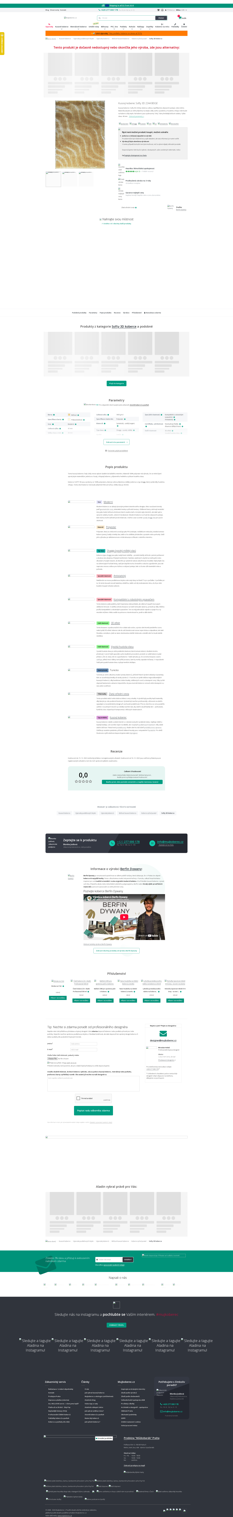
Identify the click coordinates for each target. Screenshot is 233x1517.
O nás (87, 1389)
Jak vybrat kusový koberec (95, 1393)
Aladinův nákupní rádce (94, 1407)
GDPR (123, 1418)
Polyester (111, 527)
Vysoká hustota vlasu (122, 646)
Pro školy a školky (127, 1404)
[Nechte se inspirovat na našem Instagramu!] (116, 1303)
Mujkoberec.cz (81, 1513)
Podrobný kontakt (171, 1416)
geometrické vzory (106, 509)
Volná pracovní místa (129, 1425)
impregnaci (133, 733)
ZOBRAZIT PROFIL (116, 1325)
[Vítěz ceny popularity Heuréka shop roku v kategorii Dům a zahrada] (70, 17)
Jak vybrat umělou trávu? (94, 1411)
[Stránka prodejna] (80, 1454)
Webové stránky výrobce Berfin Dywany (97, 944)
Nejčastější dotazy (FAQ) (57, 1411)
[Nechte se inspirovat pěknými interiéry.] (116, 1154)
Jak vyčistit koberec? (92, 1422)
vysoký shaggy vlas (149, 518)
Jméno (50, 1043)
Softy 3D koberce (124, 326)
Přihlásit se (171, 10)
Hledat (161, 18)
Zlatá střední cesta (119, 693)
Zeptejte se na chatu (166, 845)
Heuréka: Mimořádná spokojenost (140, 168)
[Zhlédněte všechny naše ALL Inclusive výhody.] (52, 1498)
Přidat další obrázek (69, 1063)
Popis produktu (105, 313)
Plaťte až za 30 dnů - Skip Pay (59, 1407)
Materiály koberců (92, 1418)
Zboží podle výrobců (129, 1393)
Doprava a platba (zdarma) (58, 1400)
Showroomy (54, 10)
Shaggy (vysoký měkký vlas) (121, 550)
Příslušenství (137, 313)
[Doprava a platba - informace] (116, 1482)
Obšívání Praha (127, 1411)
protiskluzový (121, 727)
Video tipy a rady (91, 1404)
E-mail (50, 1049)
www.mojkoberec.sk (65, 1515)
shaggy (109, 555)
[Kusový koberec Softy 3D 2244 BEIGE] (53, 179)
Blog (47, 10)
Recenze (117, 313)
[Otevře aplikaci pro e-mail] (152, 843)
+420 (128, 841)
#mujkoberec (167, 1314)
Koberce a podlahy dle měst (59, 1422)
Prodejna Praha (54, 1396)
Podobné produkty (79, 313)
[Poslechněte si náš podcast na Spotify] (94, 1498)
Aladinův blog (90, 1400)
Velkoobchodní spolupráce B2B (133, 1400)
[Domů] (52, 39)
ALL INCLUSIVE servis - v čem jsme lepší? (63, 1404)
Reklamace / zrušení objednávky (60, 1389)
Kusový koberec (118, 717)
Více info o (109, 1265)
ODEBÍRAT (128, 1259)
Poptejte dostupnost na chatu (135, 155)
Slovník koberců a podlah (94, 1414)
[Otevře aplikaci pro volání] (112, 843)
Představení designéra (166, 1060)
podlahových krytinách (147, 725)
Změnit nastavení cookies (131, 1422)
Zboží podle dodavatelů (130, 1396)
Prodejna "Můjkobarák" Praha (141, 1438)
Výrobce (126, 313)
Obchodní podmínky (129, 1414)
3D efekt (115, 623)
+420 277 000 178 (109, 9)
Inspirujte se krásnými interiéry (133, 1389)
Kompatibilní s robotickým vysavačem (134, 599)
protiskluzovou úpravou (152, 727)
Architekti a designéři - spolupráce (134, 1407)
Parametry (93, 313)
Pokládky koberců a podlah (58, 1418)
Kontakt (63, 10)
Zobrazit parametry (136, 116)
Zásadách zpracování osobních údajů (101, 1122)
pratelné (152, 730)
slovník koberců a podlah (139, 405)
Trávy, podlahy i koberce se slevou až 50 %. (119, 33)
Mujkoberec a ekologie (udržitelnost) (99, 1396)
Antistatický (120, 575)
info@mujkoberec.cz (170, 841)
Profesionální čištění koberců (59, 1414)
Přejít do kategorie (116, 383)
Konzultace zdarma (153, 313)
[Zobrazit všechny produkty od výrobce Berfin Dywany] (74, 910)
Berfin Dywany (181, 209)
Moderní (108, 502)
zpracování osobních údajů (114, 1265)
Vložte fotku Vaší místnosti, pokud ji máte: (63, 1055)
